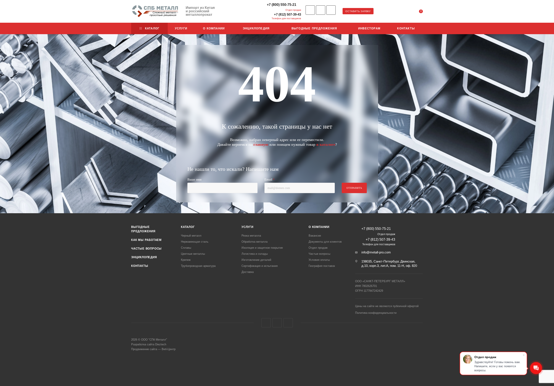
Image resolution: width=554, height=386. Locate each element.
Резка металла (251, 235)
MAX (288, 322)
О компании (319, 227)
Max (331, 10)
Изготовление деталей (256, 259)
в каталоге (325, 144)
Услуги (247, 227)
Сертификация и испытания (260, 265)
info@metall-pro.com (376, 252)
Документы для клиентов (325, 241)
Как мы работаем (146, 240)
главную (260, 144)
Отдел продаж (318, 247)
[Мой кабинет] (403, 12)
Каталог (188, 227)
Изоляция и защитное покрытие (262, 247)
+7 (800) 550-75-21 (281, 4)
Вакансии (315, 235)
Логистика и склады (255, 253)
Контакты (139, 265)
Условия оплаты (319, 259)
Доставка (248, 272)
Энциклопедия (144, 257)
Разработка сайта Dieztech (148, 344)
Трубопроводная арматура (198, 265)
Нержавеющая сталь (194, 241)
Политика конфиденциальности (375, 312)
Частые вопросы (146, 248)
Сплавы (186, 247)
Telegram (320, 10)
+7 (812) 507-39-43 (287, 14)
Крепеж (186, 259)
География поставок (322, 265)
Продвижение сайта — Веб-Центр (153, 349)
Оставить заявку (358, 11)
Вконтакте (310, 10)
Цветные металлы (193, 253)
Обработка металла (254, 241)
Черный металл (191, 235)
